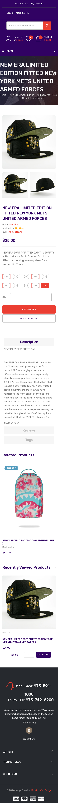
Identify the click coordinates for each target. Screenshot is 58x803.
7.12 (6, 285)
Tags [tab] (29, 440)
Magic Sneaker (17, 13)
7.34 (26, 285)
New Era (14, 224)
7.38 (45, 276)
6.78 (6, 276)
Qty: (4, 297)
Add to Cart (29, 309)
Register (18, 37)
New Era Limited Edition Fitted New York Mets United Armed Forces (27, 641)
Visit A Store (21, 3)
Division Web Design (41, 790)
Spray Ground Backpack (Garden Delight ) (28, 542)
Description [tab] (29, 342)
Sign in (19, 40)
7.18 (26, 276)
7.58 (16, 285)
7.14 (35, 276)
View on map (29, 722)
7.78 (36, 285)
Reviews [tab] (29, 430)
